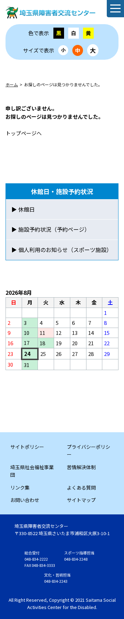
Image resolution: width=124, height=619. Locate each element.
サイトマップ (81, 499)
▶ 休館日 (23, 209)
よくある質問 (81, 487)
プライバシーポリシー (88, 450)
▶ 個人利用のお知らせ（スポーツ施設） (61, 249)
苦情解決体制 (81, 467)
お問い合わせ (24, 499)
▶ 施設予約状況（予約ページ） (50, 229)
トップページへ (24, 133)
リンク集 (20, 487)
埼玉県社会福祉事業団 (32, 471)
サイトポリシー (27, 446)
